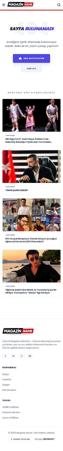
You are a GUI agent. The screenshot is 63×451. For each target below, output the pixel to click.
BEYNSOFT (49, 439)
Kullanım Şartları (11, 412)
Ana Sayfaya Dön (34, 58)
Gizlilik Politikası (10, 407)
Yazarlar (6, 379)
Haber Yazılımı (21, 439)
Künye (5, 374)
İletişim (6, 384)
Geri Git (31, 68)
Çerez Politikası (10, 417)
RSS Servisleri (9, 390)
